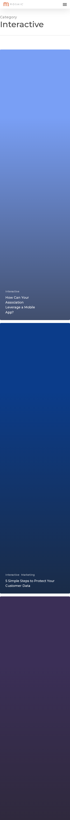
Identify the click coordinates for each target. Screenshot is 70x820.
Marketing (28, 574)
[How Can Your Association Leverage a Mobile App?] (35, 185)
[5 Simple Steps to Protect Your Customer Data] (35, 458)
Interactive (12, 291)
